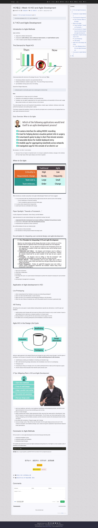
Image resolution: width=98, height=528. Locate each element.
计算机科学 (25, 10)
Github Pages (48, 526)
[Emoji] (17, 501)
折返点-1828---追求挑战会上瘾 (23, 475)
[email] (51, 523)
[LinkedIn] (58, 523)
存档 (58, 1)
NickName (16, 488)
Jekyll (43, 526)
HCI (31, 10)
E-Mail (33, 488)
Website (49, 488)
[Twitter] (53, 523)
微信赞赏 (44, 469)
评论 (73, 56)
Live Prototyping (78, 38)
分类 (68, 1)
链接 (81, 1)
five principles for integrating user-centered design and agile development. (80, 31)
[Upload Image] (21, 501)
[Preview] (23, 501)
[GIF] (19, 501)
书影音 (63, 1)
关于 (85, 1)
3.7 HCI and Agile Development (24, 15)
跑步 (54, 1)
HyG (62, 526)
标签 (72, 1)
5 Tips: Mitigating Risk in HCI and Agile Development (80, 48)
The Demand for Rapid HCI (79, 17)
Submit (62, 501)
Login (58, 501)
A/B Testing (77, 40)
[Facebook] (55, 523)
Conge (13, 2)
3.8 (35, 15)
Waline (62, 513)
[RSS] (60, 523)
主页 (49, 1)
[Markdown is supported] (15, 501)
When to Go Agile (77, 23)
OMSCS (35, 10)
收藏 (77, 1)
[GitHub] (49, 523)
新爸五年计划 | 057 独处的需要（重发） (25, 477)
